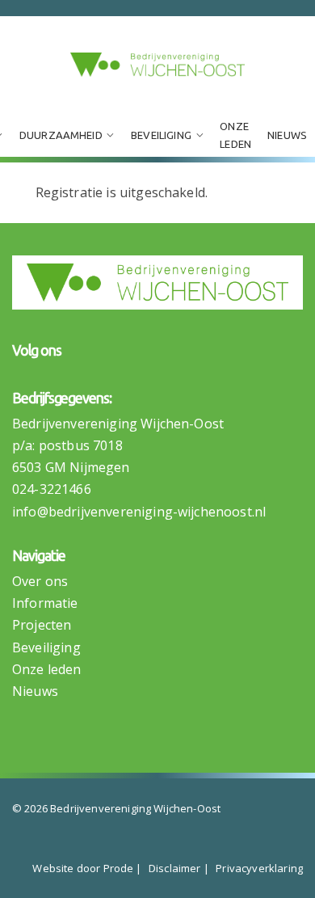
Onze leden (235, 135)
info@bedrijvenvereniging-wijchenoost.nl (139, 512)
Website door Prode (82, 868)
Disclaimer (175, 868)
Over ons (40, 581)
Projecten (41, 625)
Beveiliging (161, 135)
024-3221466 (51, 489)
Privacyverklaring (259, 868)
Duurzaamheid (61, 135)
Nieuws (287, 135)
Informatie (45, 603)
